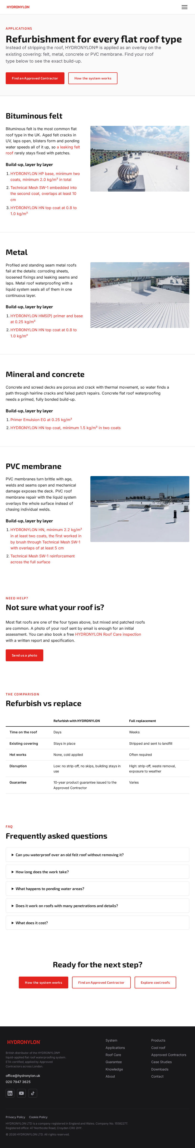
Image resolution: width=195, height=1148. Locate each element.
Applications (115, 1048)
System (111, 1040)
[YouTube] (21, 1093)
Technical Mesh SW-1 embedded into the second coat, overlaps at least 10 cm (43, 193)
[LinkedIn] (10, 1093)
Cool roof (158, 1048)
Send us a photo (24, 655)
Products (158, 1040)
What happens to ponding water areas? (50, 888)
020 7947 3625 (18, 1082)
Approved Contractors (168, 1055)
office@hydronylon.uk (23, 1076)
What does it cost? (32, 922)
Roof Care (113, 1055)
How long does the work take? (42, 871)
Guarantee (114, 1062)
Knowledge (114, 1069)
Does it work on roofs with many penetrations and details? (67, 905)
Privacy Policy (15, 1117)
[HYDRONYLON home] (18, 7)
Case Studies (161, 1062)
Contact (157, 1076)
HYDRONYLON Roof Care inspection (108, 634)
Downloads (159, 1069)
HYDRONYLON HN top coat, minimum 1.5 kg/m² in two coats (65, 427)
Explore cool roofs (155, 982)
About (110, 1076)
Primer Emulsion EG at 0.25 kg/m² (41, 419)
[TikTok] (33, 1093)
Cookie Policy (38, 1117)
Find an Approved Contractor (35, 78)
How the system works (93, 78)
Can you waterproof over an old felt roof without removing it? (70, 854)
